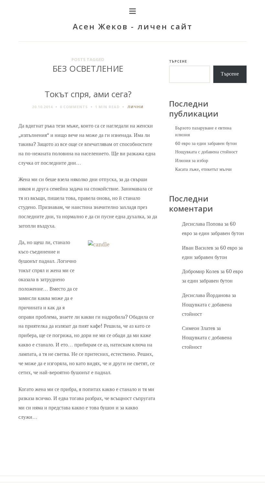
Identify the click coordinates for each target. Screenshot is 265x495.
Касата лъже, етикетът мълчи (203, 169)
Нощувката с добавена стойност (206, 151)
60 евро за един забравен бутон (206, 143)
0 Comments (74, 106)
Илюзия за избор (191, 160)
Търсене (178, 61)
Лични (135, 106)
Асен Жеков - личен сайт (133, 26)
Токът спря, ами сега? (88, 94)
